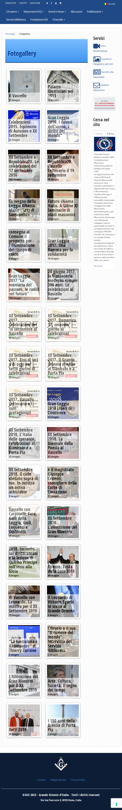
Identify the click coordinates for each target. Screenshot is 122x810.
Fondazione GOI (39, 19)
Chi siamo (11, 11)
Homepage (10, 33)
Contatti (23, 3)
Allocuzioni (76, 11)
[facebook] (51, 4)
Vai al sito (98, 266)
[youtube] (56, 4)
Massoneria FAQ (33, 11)
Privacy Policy (78, 780)
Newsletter (10, 3)
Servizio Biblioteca (16, 19)
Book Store (35, 3)
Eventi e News (56, 11)
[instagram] (60, 4)
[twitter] (47, 4)
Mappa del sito (58, 780)
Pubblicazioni (94, 11)
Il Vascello (58, 19)
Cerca (110, 133)
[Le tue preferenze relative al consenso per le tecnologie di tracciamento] (116, 804)
